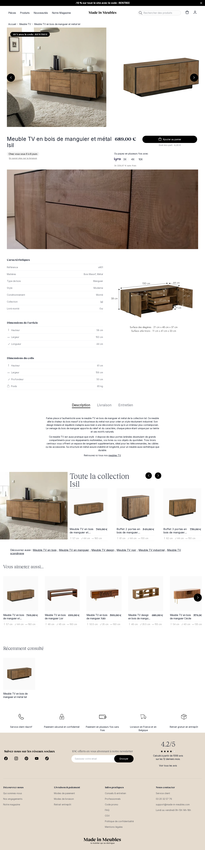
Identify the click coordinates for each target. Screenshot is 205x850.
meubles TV (114, 455)
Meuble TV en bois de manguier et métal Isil (81, 530)
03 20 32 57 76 (164, 798)
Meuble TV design (102, 550)
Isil (101, 301)
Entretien (125, 405)
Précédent (11, 78)
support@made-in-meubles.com (173, 804)
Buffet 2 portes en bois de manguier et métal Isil (128, 530)
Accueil (12, 24)
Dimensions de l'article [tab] (22, 322)
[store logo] (102, 12)
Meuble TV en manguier (74, 550)
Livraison (104, 405)
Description (81, 405)
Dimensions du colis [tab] (20, 358)
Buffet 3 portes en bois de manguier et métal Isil (175, 530)
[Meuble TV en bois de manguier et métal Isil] (19, 674)
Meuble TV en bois (45, 550)
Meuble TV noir (126, 550)
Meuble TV (25, 24)
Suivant (194, 78)
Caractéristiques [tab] (18, 259)
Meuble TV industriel (152, 550)
